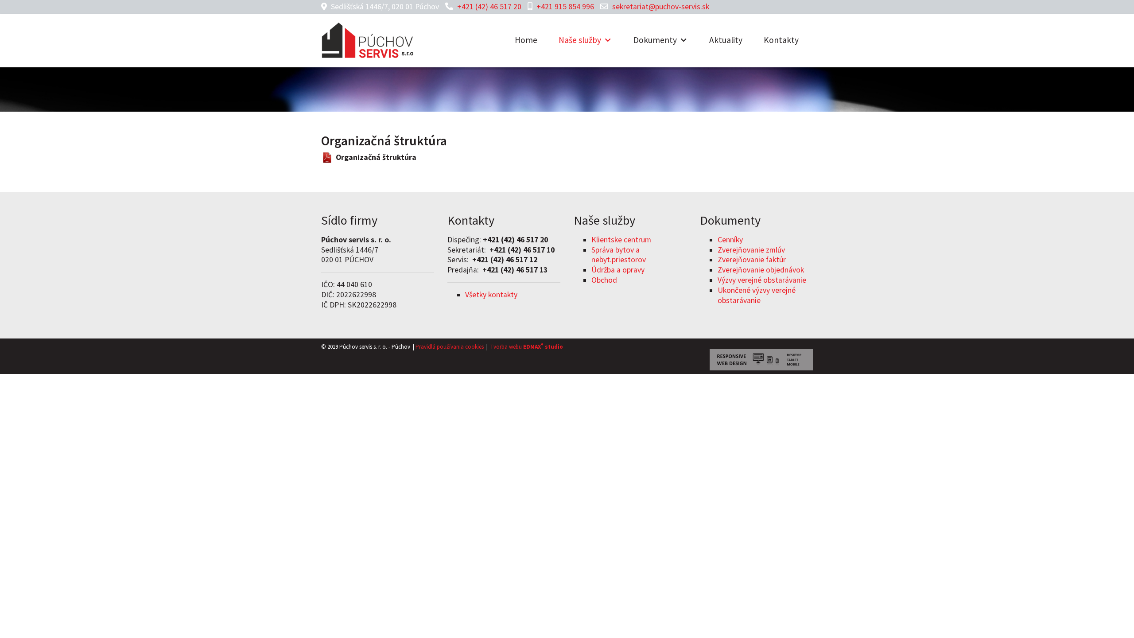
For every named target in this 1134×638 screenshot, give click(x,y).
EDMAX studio (542, 346)
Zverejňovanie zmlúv (751, 250)
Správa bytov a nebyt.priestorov (618, 255)
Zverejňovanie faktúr (752, 260)
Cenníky (730, 240)
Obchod (604, 280)
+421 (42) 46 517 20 (489, 7)
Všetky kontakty (491, 295)
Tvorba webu (506, 346)
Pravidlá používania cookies (450, 346)
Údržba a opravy (618, 270)
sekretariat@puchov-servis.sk (660, 7)
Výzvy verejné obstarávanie (762, 280)
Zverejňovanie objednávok (761, 270)
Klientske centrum (621, 240)
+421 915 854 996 (565, 7)
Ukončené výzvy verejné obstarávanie (757, 295)
